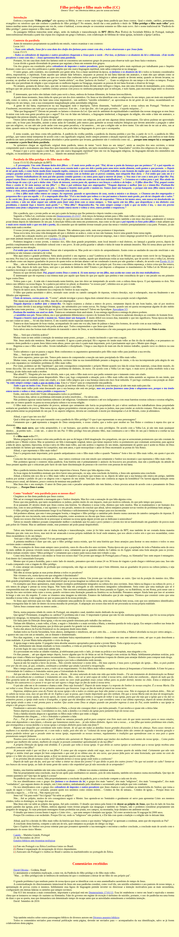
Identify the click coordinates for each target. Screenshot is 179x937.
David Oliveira (20, 870)
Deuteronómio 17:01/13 (101, 892)
